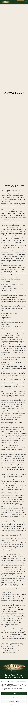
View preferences (14, 701)
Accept (14, 693)
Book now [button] (20, 2)
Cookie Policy (10, 704)
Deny (14, 697)
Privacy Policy (17, 704)
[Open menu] (26, 2)
